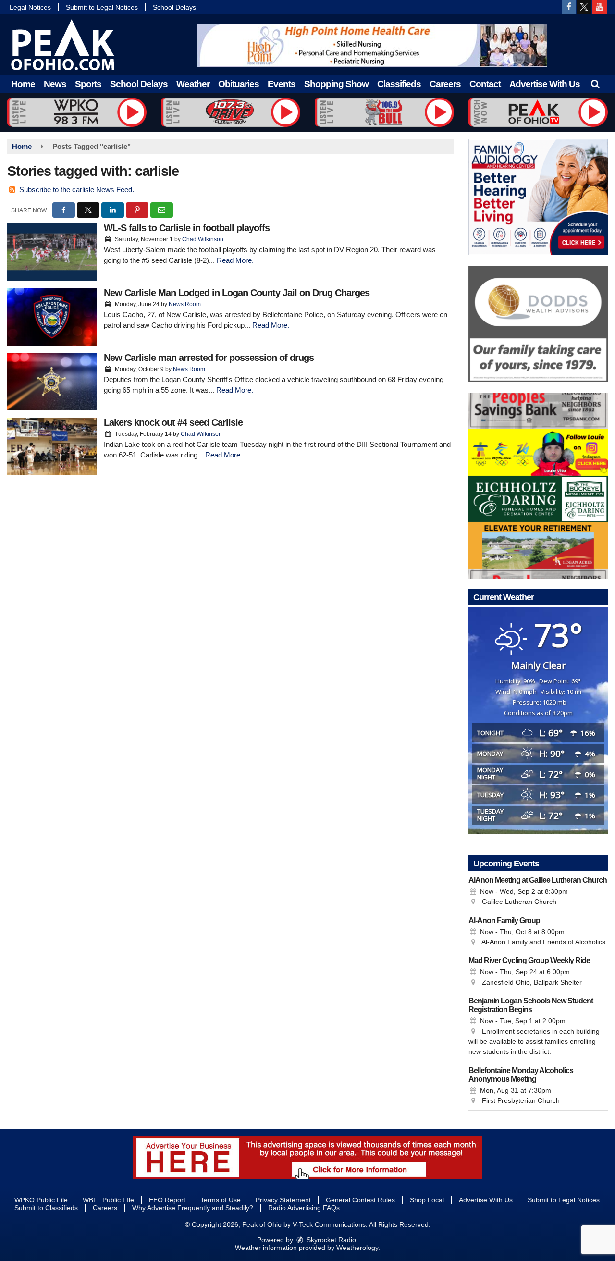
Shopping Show (336, 84)
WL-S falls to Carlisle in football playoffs (187, 228)
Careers (445, 84)
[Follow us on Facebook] (569, 7)
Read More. (235, 260)
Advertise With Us (544, 84)
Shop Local (427, 1200)
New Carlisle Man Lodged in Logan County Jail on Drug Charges (236, 292)
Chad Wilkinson (202, 239)
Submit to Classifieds (46, 1208)
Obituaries (238, 84)
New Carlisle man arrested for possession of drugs (209, 357)
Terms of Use (220, 1200)
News (55, 84)
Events (281, 84)
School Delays (174, 7)
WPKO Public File (41, 1200)
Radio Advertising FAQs (304, 1208)
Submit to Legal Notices (102, 7)
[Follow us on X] (584, 7)
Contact (485, 84)
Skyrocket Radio (330, 1240)
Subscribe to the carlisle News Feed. (76, 189)
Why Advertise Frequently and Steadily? (192, 1208)
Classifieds (399, 84)
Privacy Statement (283, 1200)
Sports (88, 84)
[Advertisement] (372, 45)
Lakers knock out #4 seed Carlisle (173, 422)
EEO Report (167, 1200)
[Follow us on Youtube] (599, 7)
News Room (185, 304)
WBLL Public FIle (108, 1200)
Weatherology (357, 1247)
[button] (595, 84)
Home (23, 84)
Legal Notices (30, 7)
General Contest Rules (360, 1200)
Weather (192, 84)
